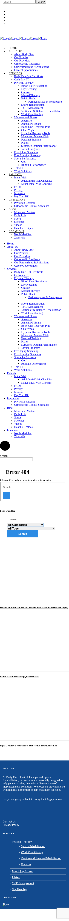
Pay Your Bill (14, 24)
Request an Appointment (19, 17)
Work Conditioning (32, 852)
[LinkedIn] (7, 29)
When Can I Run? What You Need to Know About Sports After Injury (34, 607)
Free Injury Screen (22, 871)
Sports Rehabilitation (33, 846)
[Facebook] (1, 29)
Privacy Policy (11, 824)
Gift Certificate (14, 14)
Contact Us (9, 821)
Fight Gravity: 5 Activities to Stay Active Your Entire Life (28, 745)
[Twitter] (9, 29)
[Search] (6, 495)
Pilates (16, 877)
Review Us (12, 20)
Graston (26, 864)
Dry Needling (19, 889)
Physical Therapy (22, 841)
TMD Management (23, 883)
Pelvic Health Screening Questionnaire (19, 676)
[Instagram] (4, 29)
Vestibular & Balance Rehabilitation (41, 858)
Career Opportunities (17, 11)
